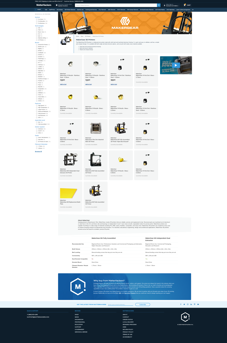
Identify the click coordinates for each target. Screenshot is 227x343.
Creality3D (42, 52)
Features (38, 103)
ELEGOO (41, 56)
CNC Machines (170, 9)
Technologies (39, 26)
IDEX (40, 117)
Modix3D (41, 76)
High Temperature (43, 107)
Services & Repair (81, 332)
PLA (116, 293)
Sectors (37, 17)
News (77, 317)
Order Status (128, 319)
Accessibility (127, 337)
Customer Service (69, 1)
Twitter (184, 304)
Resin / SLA (42, 32)
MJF (40, 36)
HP (40, 62)
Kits (40, 122)
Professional (80, 322)
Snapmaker (42, 88)
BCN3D (41, 50)
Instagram (187, 304)
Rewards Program (129, 324)
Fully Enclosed (43, 113)
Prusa (40, 82)
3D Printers (60, 9)
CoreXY (41, 130)
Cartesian (41, 129)
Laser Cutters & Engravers (183, 9)
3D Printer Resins (160, 9)
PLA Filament (102, 9)
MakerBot (41, 70)
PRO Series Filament (132, 9)
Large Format (42, 109)
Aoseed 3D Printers (44, 44)
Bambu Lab (80, 9)
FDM (40, 30)
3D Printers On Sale (44, 141)
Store (82, 36)
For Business (42, 23)
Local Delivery (128, 322)
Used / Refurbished (44, 137)
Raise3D (41, 86)
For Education (43, 21)
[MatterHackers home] (44, 5)
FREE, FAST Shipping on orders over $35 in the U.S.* (49, 1)
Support (78, 327)
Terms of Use (127, 334)
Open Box (41, 139)
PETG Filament (121, 9)
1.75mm (41, 146)
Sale (46, 9)
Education (79, 324)
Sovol (40, 90)
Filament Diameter (41, 144)
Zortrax (41, 100)
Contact (126, 317)
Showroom (79, 319)
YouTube (198, 304)
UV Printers (42, 40)
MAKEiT (41, 68)
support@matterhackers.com (38, 317)
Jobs (124, 327)
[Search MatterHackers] (158, 5)
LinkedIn (191, 304)
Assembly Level (40, 120)
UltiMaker (41, 92)
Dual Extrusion (43, 115)
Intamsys (41, 64)
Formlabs (41, 60)
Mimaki (41, 74)
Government (79, 329)
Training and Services (91, 9)
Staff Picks (52, 9)
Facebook (180, 304)
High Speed (42, 105)
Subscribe (142, 304)
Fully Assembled (44, 124)
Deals (37, 135)
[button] (64, 5)
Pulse (40, 84)
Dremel (41, 54)
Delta (40, 133)
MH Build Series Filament (146, 9)
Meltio (40, 72)
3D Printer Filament (70, 9)
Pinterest (194, 304)
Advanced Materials (44, 111)
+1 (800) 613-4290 (78, 1)
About (125, 314)
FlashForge (42, 58)
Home (77, 36)
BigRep (41, 48)
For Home (42, 19)
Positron (41, 80)
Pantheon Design (43, 78)
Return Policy (128, 329)
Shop (77, 314)
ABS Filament (111, 9)
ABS (120, 293)
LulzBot (41, 66)
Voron (40, 94)
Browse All (38, 151)
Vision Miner (42, 96)
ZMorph (41, 98)
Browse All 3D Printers (42, 14)
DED (40, 28)
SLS (40, 34)
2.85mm (41, 148)
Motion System (40, 127)
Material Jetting (43, 38)
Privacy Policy (128, 332)
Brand (37, 42)
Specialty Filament (130, 293)
